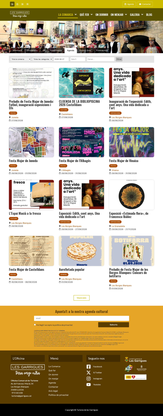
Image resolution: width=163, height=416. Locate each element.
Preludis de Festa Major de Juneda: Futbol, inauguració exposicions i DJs (31, 104)
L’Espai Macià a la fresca (25, 213)
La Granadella (118, 226)
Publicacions (102, 50)
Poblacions (32, 50)
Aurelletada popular (72, 269)
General (63, 274)
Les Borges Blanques (122, 117)
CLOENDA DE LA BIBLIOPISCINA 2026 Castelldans (79, 103)
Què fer (84, 14)
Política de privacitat (59, 395)
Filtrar (119, 59)
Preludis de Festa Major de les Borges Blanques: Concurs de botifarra (128, 272)
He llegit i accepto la (54, 325)
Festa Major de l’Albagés (75, 160)
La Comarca (65, 14)
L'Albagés (66, 170)
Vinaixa (115, 170)
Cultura (63, 110)
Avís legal (53, 391)
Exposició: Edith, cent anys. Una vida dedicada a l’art (79, 215)
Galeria (135, 14)
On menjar (117, 14)
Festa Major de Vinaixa (123, 160)
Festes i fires (85, 50)
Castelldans (67, 114)
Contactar (53, 387)
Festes (13, 113)
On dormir (102, 14)
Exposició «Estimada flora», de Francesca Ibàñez (128, 215)
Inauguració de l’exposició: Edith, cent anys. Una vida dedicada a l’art (130, 104)
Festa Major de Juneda (23, 160)
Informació (17, 50)
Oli (44, 50)
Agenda (70, 50)
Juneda (14, 117)
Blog (149, 14)
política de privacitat (64, 325)
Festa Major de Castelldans (26, 269)
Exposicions (115, 113)
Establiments (56, 50)
